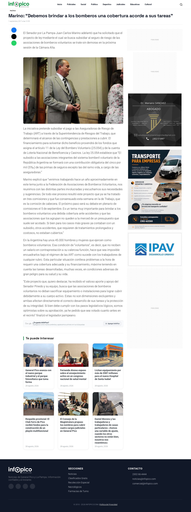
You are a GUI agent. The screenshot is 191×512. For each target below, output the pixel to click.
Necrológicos (75, 487)
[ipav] (155, 249)
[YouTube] (32, 486)
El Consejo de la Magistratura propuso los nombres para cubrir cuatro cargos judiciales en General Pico (72, 425)
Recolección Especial (78, 482)
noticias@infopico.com (144, 479)
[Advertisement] (154, 308)
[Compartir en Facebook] (14, 30)
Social (83, 4)
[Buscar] (181, 4)
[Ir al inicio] (18, 4)
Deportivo (107, 4)
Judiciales (120, 4)
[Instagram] (18, 486)
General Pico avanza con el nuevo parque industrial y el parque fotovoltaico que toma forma (38, 376)
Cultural (148, 4)
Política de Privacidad (108, 504)
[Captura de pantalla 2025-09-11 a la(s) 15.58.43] (155, 119)
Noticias (72, 474)
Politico (94, 4)
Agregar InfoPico (114, 324)
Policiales (71, 4)
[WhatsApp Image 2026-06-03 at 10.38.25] (155, 190)
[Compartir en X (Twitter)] (14, 36)
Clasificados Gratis (77, 478)
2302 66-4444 (139, 474)
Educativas (135, 4)
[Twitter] (25, 486)
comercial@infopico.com (145, 483)
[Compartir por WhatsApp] (14, 43)
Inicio (59, 4)
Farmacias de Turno (78, 491)
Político (13, 11)
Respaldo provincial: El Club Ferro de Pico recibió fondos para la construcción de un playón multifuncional (37, 425)
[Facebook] (11, 486)
